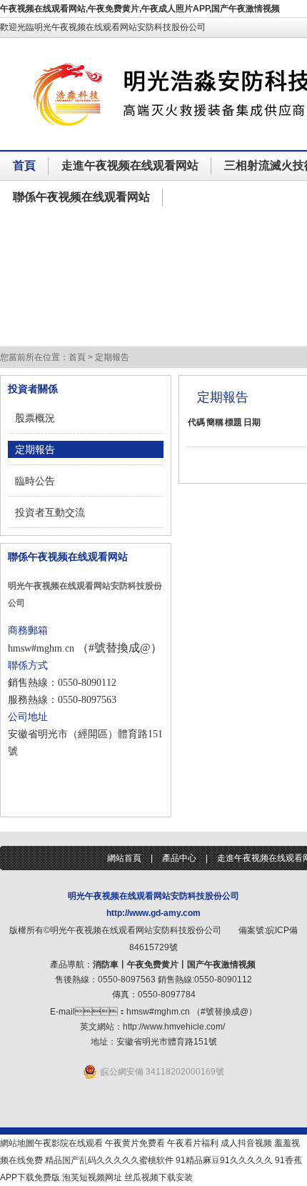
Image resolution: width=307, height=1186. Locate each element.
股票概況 (35, 418)
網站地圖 (17, 1143)
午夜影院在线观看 (68, 1143)
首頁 (24, 165)
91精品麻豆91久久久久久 (224, 1160)
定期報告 (35, 449)
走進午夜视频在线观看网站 (129, 165)
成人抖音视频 (246, 1143)
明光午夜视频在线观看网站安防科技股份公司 (153, 896)
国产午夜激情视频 (221, 965)
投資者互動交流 (50, 512)
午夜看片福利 (192, 1143)
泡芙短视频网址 (92, 1177)
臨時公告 (35, 481)
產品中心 (179, 858)
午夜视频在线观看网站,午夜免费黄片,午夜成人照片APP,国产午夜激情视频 (140, 9)
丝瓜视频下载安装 (158, 1177)
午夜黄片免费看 (135, 1143)
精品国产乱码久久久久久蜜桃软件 (109, 1160)
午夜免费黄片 (152, 965)
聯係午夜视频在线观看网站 (81, 197)
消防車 (106, 965)
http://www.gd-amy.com (153, 913)
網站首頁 (124, 858)
